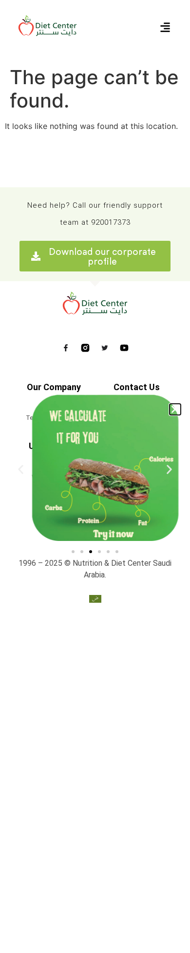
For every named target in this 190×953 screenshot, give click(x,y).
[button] (175, 409)
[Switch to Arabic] (95, 599)
